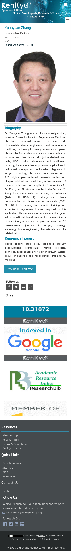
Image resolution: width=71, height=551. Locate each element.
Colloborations (11, 463)
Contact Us (9, 491)
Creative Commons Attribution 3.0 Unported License (35, 539)
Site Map (7, 467)
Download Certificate (20, 269)
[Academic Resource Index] (35, 360)
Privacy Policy (10, 439)
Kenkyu (41, 535)
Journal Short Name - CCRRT (19, 45)
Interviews (8, 476)
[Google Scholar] (35, 323)
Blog (5, 472)
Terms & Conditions (14, 444)
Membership (10, 435)
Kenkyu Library (11, 448)
